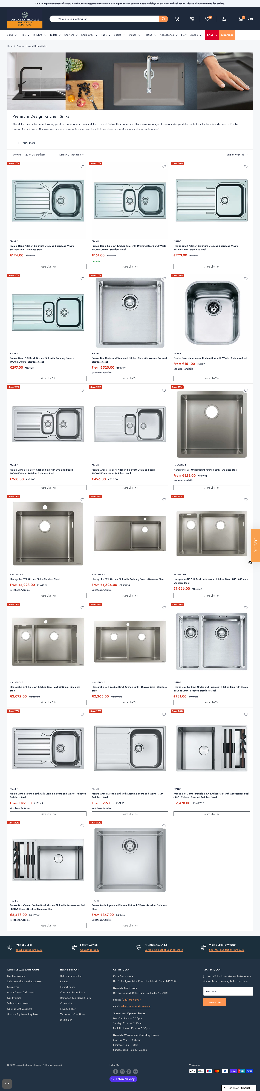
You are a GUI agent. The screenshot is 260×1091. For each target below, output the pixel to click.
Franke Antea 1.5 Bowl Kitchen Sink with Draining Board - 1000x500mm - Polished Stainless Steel (42, 471)
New (183, 35)
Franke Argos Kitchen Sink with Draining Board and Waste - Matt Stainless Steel (127, 795)
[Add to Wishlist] (82, 166)
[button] (255, 545)
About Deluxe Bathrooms (21, 992)
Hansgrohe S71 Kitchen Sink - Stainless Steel (35, 579)
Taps (104, 35)
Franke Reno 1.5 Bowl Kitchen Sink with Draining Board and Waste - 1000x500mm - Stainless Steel (129, 247)
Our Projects (14, 998)
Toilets (53, 35)
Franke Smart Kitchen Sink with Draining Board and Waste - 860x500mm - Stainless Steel (206, 247)
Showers (69, 35)
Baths (10, 35)
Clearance (227, 35)
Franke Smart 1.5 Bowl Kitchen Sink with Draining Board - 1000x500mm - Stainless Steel (42, 359)
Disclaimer (66, 1020)
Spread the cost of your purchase (164, 950)
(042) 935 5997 (131, 1000)
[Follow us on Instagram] (122, 1071)
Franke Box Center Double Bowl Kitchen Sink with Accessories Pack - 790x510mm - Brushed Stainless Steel (211, 795)
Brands (194, 35)
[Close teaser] (250, 563)
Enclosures (87, 35)
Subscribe (215, 1002)
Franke (14, 241)
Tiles (23, 35)
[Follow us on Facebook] (115, 1071)
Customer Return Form (72, 992)
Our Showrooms (16, 976)
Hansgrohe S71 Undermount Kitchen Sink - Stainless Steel (206, 469)
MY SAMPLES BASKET (240, 1088)
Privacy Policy (68, 1009)
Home (10, 46)
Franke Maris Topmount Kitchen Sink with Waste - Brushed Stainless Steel (129, 907)
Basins (117, 35)
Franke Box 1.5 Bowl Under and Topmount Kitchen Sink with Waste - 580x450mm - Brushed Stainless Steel (211, 688)
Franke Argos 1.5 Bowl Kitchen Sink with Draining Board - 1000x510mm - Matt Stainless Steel (124, 471)
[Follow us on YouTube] (135, 1071)
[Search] (163, 19)
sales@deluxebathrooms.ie (136, 1006)
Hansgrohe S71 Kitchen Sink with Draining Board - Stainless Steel (128, 579)
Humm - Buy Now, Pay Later (23, 1014)
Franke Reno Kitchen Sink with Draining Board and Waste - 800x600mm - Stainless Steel (42, 247)
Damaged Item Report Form (75, 998)
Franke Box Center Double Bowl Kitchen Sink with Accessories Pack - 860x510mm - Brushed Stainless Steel (48, 907)
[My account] (224, 19)
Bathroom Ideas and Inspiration (24, 981)
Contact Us (13, 987)
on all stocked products (29, 950)
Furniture (37, 35)
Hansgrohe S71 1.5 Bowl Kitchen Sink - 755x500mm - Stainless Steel (45, 688)
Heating (148, 35)
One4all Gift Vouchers (19, 1009)
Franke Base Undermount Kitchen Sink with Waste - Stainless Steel (210, 358)
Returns (64, 981)
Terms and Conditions (72, 1014)
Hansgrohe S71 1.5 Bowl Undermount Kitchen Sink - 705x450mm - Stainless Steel (211, 581)
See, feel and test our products (226, 950)
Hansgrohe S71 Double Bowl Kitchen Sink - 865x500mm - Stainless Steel (129, 688)
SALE (210, 35)
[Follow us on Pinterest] (128, 1071)
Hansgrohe (180, 465)
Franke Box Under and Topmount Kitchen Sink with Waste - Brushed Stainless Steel (129, 359)
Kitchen (132, 35)
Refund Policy (67, 987)
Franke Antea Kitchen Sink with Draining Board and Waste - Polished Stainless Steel (48, 795)
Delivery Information (18, 1003)
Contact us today (89, 950)
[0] (207, 19)
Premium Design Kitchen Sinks (31, 46)
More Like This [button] (48, 266)
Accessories (167, 35)
